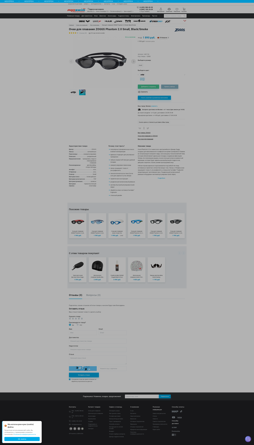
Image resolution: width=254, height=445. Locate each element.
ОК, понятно (22, 439)
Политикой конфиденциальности (25, 434)
